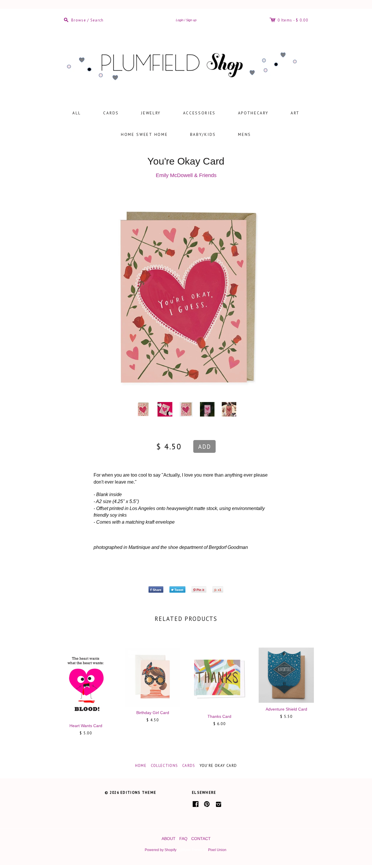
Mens (244, 134)
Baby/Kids (203, 134)
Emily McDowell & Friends (186, 175)
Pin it (200, 590)
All (76, 113)
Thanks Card (219, 716)
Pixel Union (217, 850)
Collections (164, 765)
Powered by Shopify (160, 850)
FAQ (183, 838)
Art (295, 113)
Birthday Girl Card (152, 712)
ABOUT (169, 838)
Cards (111, 113)
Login (179, 20)
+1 (219, 590)
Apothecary (253, 113)
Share (157, 590)
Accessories (199, 113)
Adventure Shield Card (286, 709)
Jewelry (151, 113)
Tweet (178, 590)
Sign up (191, 20)
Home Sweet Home (144, 134)
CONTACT (201, 838)
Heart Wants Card (85, 725)
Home (140, 765)
